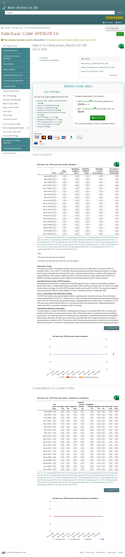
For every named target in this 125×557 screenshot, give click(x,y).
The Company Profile (10, 46)
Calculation (44, 58)
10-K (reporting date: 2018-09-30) (102, 240)
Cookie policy (111, 552)
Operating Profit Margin (11, 100)
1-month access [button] (87, 109)
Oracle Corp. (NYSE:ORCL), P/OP (92, 71)
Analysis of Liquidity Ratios (46, 108)
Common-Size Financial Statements (11, 57)
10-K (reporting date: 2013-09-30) (50, 244)
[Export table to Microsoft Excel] (116, 164)
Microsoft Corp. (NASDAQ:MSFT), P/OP (94, 63)
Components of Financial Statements (11, 142)
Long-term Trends (9, 86)
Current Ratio (7, 111)
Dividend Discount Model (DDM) (48, 110)
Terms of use (89, 552)
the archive (39, 40)
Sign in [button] (119, 22)
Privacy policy (100, 552)
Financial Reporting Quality (12, 148)
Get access (108, 22)
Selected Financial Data (11, 91)
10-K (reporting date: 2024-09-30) (53, 237)
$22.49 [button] (120, 34)
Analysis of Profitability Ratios (47, 105)
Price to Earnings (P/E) (10, 124)
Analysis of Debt (43, 127)
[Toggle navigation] (4, 3)
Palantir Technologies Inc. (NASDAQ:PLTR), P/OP (98, 67)
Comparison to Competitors (49, 60)
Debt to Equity (7, 115)
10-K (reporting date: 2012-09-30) (72, 244)
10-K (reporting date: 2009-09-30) (56, 247)
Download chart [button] (112, 328)
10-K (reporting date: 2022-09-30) (97, 237)
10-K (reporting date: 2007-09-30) (99, 247)
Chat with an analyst (115, 18)
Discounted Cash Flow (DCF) (13, 75)
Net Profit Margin (9, 96)
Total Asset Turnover (10, 119)
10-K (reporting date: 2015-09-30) (87, 242)
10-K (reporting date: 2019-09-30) (81, 240)
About (82, 552)
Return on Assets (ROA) (11, 107)
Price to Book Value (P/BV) (12, 132)
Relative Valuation (9, 70)
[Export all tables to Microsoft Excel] (121, 46)
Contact (120, 552)
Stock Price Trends (9, 153)
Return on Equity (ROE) (10, 104)
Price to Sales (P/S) (10, 136)
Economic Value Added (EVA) (13, 81)
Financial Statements (10, 50)
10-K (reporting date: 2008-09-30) (77, 247)
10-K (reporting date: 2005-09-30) (66, 249)
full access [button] (85, 101)
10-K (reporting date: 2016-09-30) (66, 242)
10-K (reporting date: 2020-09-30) (59, 240)
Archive (7, 28)
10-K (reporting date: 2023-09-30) (75, 237)
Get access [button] (99, 118)
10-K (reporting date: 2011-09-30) (93, 244)
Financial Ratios (8, 64)
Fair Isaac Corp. (17, 28)
